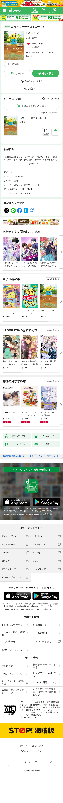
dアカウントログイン (12, 649)
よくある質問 (40, 633)
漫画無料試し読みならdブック (14, 456)
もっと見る (52, 279)
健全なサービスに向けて (44, 674)
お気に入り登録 (52, 98)
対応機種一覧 (40, 625)
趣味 (16, 181)
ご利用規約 (7, 666)
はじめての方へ (14, 625)
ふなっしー (31, 33)
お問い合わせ (8, 641)
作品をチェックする (33, 81)
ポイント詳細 (33, 47)
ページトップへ (31, 762)
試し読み (16, 64)
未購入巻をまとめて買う (33, 106)
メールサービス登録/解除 (13, 633)
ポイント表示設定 (42, 641)
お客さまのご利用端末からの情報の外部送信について (44, 692)
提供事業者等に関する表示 (44, 666)
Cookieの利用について (44, 682)
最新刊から (54, 113)
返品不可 (29, 56)
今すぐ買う (48, 73)
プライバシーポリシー (13, 674)
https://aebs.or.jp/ (28, 717)
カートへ (19, 73)
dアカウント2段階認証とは (13, 682)
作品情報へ (30, 88)
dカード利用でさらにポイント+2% (38, 53)
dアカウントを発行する (31, 746)
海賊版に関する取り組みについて (13, 692)
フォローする (37, 32)
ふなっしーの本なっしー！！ (34, 118)
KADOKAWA (18, 176)
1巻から (44, 113)
